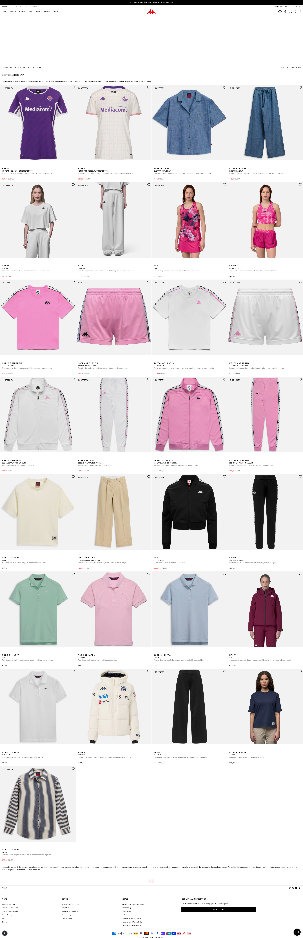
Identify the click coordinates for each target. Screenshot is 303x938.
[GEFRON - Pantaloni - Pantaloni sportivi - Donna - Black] (83, 263)
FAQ (3, 918)
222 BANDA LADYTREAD (103, 365)
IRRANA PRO (253, 268)
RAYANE (26, 852)
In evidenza (15, 67)
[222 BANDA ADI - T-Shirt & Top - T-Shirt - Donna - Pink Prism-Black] (3, 360)
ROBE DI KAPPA (31, 6)
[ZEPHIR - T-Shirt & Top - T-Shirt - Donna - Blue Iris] (7, 555)
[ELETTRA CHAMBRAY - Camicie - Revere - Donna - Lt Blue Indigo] (155, 165)
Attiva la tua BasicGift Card (71, 904)
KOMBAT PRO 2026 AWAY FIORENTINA (105, 171)
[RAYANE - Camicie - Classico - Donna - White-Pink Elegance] (7, 847)
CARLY (27, 657)
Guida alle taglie (7, 915)
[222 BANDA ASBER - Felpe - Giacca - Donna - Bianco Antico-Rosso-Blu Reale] (158, 555)
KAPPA (4, 6)
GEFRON (106, 268)
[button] (5, 933)
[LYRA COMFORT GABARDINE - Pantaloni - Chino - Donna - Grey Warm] (79, 555)
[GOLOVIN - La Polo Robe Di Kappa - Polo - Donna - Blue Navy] (83, 652)
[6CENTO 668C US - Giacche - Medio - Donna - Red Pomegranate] (83, 749)
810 (260, 657)
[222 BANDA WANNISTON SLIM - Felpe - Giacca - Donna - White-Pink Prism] (3, 457)
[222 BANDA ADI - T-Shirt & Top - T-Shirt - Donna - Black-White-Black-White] (15, 360)
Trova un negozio (68, 915)
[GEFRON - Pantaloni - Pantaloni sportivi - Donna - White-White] (79, 263)
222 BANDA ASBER (169, 560)
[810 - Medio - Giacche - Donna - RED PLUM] (230, 652)
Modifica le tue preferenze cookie (133, 904)
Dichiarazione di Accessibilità (132, 922)
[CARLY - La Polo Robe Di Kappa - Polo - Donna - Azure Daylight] (7, 652)
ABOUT (287, 6)
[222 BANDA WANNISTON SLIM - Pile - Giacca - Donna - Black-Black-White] (11, 457)
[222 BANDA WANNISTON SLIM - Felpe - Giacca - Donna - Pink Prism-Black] (7, 457)
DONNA (13, 12)
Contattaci (65, 908)
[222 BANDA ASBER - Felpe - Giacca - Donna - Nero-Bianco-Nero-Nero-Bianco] (155, 555)
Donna (5, 67)
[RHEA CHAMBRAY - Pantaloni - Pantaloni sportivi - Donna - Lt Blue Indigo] (230, 165)
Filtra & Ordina (294, 67)
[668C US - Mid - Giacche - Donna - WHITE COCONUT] (79, 749)
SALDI (55, 12)
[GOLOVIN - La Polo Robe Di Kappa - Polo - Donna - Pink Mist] (79, 652)
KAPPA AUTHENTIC (16, 6)
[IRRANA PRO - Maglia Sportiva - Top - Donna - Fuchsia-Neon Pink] (230, 263)
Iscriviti (218, 909)
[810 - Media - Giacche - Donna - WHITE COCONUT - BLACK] (238, 652)
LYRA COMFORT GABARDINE (102, 560)
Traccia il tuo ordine (9, 904)
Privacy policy (126, 908)
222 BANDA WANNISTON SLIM (18, 462)
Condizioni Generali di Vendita (132, 918)
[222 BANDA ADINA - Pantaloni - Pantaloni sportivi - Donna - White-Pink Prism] (234, 555)
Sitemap (5, 922)
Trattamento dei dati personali (132, 915)
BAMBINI (22, 12)
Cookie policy (126, 911)
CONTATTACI (296, 6)
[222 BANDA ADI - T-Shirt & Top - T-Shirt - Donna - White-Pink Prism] (7, 360)
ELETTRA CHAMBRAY (182, 171)
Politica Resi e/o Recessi (10, 908)
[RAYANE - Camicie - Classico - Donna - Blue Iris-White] (3, 847)
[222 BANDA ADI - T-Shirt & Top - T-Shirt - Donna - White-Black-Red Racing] (11, 360)
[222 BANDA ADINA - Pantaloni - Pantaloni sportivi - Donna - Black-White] (230, 555)
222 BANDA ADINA (253, 560)
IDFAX (176, 268)
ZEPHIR (24, 560)
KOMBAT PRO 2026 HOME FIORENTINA (28, 171)
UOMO (4, 12)
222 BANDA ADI (27, 365)
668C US (104, 754)
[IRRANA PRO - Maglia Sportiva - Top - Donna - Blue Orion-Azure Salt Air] (234, 263)
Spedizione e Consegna (10, 911)
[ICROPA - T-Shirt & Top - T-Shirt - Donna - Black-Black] (7, 263)
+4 (18, 652)
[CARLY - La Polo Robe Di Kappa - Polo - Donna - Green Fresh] (3, 652)
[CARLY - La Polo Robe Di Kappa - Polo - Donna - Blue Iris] (11, 652)
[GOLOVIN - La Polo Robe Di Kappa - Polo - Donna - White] (87, 652)
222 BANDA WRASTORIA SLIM (95, 462)
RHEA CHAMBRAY (259, 171)
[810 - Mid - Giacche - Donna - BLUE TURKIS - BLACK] (234, 652)
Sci (30, 12)
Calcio (38, 12)
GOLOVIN (97, 657)
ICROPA (25, 268)
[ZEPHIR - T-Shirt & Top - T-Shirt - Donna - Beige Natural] (3, 555)
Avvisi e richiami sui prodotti (131, 925)
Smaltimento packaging (70, 911)
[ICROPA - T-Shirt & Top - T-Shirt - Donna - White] (3, 263)
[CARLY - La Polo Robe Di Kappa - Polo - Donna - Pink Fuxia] (15, 652)
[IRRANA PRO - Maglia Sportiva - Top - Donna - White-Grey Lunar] (238, 263)
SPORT (47, 12)
